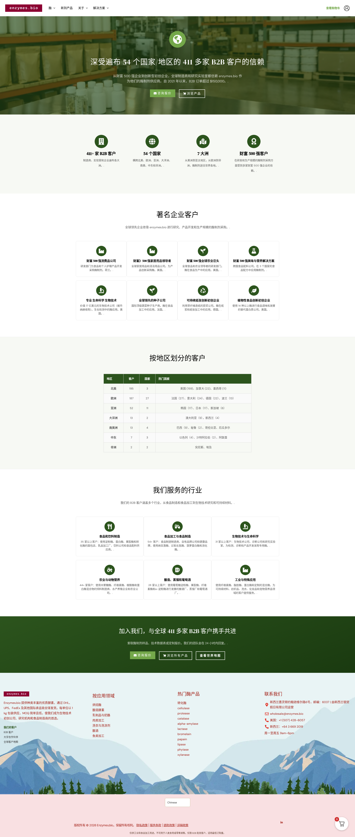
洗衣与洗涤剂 (101, 725)
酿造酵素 (98, 710)
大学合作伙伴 (11, 737)
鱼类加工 (98, 736)
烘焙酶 (96, 705)
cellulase (184, 708)
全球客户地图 (11, 741)
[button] (53, 8)
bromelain (184, 734)
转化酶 (182, 703)
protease (184, 713)
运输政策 (182, 825)
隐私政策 (142, 825)
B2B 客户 (8, 732)
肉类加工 (98, 720)
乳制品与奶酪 (101, 715)
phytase (183, 749)
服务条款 (155, 825)
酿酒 (95, 731)
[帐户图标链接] (347, 8)
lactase (182, 729)
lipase (182, 744)
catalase (183, 718)
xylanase (184, 755)
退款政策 (169, 825)
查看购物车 (333, 8)
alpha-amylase (188, 724)
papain (182, 739)
